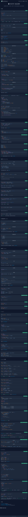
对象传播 (16, 231)
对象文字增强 (4, 330)
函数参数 (13, 265)
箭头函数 (11, 285)
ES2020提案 (2, 420)
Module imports (13, 376)
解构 (9, 170)
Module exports (14, 394)
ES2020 (2, 433)
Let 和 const (22, 21)
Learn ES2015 (3, 503)
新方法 (4, 68)
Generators (8, 461)
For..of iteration (11, 479)
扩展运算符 (15, 245)
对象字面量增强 (5, 321)
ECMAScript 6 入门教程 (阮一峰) (5, 505)
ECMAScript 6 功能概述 (4, 504)
